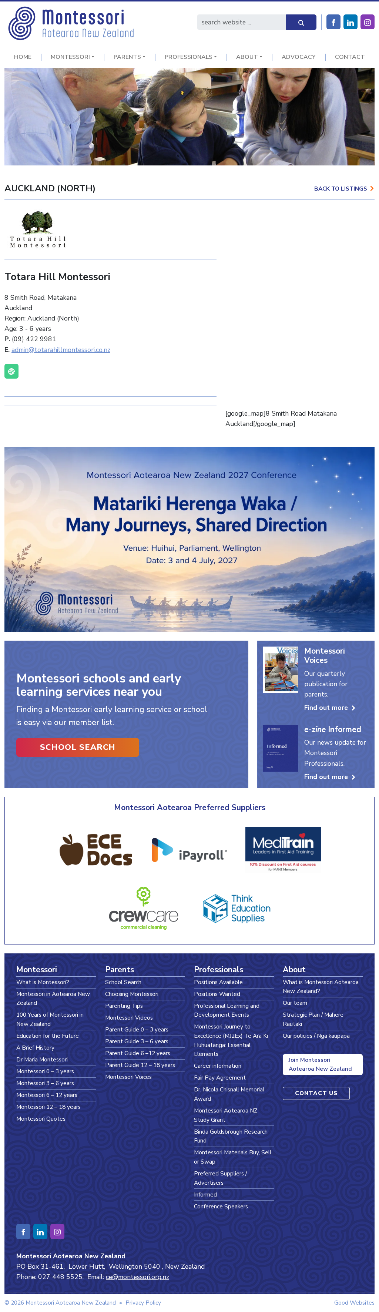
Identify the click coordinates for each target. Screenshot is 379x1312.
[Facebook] (333, 21)
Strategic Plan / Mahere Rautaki (313, 1019)
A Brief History (35, 1047)
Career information (217, 1066)
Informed (205, 1194)
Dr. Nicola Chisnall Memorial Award (229, 1094)
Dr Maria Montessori (42, 1059)
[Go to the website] (11, 371)
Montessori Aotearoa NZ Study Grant (226, 1115)
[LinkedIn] (350, 21)
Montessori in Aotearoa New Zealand (53, 998)
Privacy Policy (143, 1302)
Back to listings (340, 188)
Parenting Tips (124, 1006)
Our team (295, 1003)
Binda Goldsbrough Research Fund (231, 1136)
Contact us (316, 1093)
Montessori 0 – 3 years (45, 1071)
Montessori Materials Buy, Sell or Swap (232, 1156)
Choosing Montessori (131, 994)
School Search (77, 747)
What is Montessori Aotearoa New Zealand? (321, 986)
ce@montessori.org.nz (137, 1276)
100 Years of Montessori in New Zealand (50, 1019)
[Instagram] (367, 21)
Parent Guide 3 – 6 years (136, 1041)
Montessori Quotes (41, 1119)
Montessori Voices (128, 1077)
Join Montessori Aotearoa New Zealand (320, 1064)
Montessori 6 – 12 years (46, 1095)
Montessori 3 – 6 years (45, 1083)
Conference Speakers (221, 1206)
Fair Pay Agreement (220, 1077)
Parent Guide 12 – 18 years (140, 1065)
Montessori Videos (129, 1017)
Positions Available (218, 982)
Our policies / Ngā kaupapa (316, 1036)
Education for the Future (47, 1036)
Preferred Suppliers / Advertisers (220, 1178)
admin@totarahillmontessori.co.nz (60, 349)
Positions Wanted (217, 994)
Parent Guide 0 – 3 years (136, 1029)
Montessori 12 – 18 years (48, 1107)
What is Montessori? (42, 982)
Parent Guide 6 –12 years (137, 1053)
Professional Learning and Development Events (226, 1010)
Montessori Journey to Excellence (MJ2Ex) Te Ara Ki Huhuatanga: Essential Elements (231, 1040)
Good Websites (354, 1302)
